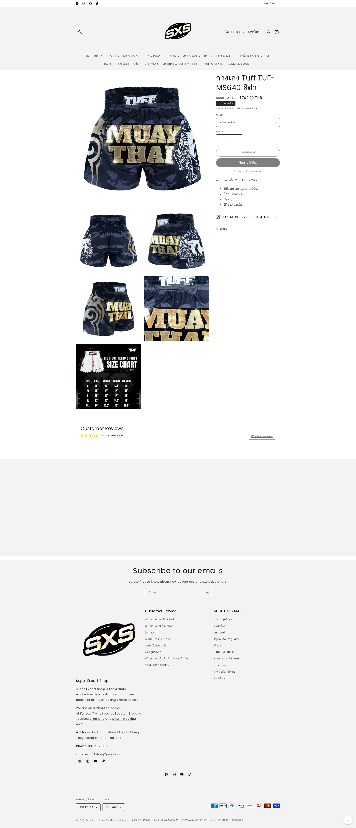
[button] (80, 32)
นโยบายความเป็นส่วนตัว (160, 619)
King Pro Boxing (124, 719)
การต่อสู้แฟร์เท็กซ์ (225, 672)
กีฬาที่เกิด (219, 678)
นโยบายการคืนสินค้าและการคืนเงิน (167, 658)
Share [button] (224, 229)
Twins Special (102, 713)
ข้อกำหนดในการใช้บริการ (194, 820)
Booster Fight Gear (227, 658)
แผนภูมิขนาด (153, 652)
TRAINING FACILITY (157, 665)
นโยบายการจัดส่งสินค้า (159, 626)
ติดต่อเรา (150, 632)
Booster (121, 713)
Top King (98, 719)
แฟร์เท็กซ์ (220, 626)
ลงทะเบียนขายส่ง (155, 645)
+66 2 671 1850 (98, 746)
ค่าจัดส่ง (220, 108)
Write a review (262, 436)
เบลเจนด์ (219, 632)
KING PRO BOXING (226, 652)
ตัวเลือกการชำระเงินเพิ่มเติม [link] (248, 171)
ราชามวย (220, 665)
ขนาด (219, 115)
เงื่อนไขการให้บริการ (158, 639)
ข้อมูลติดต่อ (237, 820)
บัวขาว (218, 645)
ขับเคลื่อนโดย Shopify (117, 820)
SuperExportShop (95, 820)
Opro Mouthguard (226, 639)
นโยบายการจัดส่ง (219, 820)
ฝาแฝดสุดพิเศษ (223, 619)
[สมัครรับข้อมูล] (207, 592)
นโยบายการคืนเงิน (141, 820)
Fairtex (85, 713)
